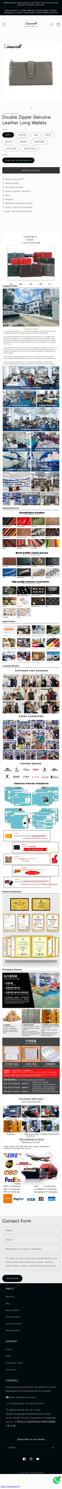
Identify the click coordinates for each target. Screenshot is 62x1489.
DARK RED (39, 141)
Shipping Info (13, 1330)
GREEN (23, 141)
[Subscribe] (52, 1447)
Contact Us (11, 1369)
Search (9, 1349)
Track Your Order (14, 1363)
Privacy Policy (13, 1317)
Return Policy (12, 1310)
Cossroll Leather (24, 1472)
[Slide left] (24, 108)
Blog (8, 1303)
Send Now (12, 1278)
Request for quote (31, 170)
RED (36, 135)
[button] (3, 24)
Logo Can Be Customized (18, 160)
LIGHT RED (10, 148)
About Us (10, 1296)
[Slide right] (37, 108)
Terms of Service (14, 1323)
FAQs (8, 1356)
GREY (8, 135)
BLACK (8, 141)
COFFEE (22, 135)
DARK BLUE (30, 148)
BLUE (48, 135)
